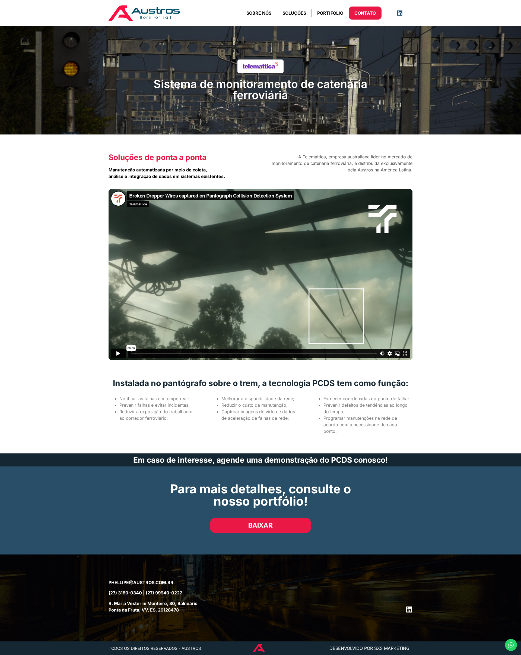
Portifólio (330, 13)
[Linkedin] (400, 13)
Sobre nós (258, 13)
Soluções (294, 13)
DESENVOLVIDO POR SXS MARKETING (369, 648)
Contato (365, 13)
